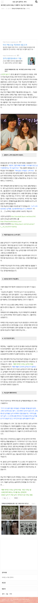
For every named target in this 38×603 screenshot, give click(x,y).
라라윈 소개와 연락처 (7, 577)
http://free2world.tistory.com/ (10, 221)
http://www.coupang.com (10, 42)
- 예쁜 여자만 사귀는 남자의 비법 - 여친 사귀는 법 (15, 490)
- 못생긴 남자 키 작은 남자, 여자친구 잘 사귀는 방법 (16, 495)
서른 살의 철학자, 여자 (19, 2)
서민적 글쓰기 (5, 74)
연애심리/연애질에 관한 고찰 (18, 8)
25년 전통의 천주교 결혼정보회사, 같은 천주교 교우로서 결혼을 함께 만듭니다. (13, 62)
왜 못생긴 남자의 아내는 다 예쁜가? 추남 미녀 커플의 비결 (17, 5)
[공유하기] (7, 498)
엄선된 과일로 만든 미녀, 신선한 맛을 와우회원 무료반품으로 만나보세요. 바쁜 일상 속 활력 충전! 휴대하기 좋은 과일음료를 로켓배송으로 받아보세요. (19, 48)
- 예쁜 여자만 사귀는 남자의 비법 (22, 364)
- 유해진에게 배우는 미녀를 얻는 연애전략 (13, 492)
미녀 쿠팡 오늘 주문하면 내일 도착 (15, 45)
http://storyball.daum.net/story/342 (23, 216)
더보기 (33, 503)
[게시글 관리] (9, 498)
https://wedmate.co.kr (9, 55)
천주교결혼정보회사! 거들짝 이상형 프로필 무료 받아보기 (13, 58)
